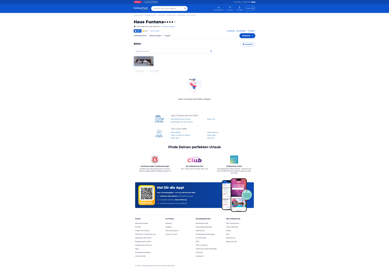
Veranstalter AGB (202, 223)
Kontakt (236, 2)
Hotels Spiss (175, 138)
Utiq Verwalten (201, 238)
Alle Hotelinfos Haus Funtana (181, 119)
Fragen (167, 36)
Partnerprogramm (172, 231)
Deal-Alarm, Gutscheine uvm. (145, 234)
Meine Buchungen (141, 223)
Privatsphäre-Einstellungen (205, 234)
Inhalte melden (140, 256)
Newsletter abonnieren (143, 238)
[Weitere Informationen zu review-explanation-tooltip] (158, 31)
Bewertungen (155, 36)
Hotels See (210, 138)
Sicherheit (199, 252)
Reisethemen (230, 238)
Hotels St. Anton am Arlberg (180, 135)
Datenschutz (200, 231)
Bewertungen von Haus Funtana (182, 122)
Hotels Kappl (211, 135)
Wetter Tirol (211, 119)
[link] (218, 8)
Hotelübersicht (140, 36)
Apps (137, 249)
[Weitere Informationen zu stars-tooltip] (175, 22)
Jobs (227, 234)
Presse (228, 231)
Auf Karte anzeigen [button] (168, 26)
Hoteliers (168, 223)
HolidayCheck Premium (143, 245)
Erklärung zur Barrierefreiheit (206, 249)
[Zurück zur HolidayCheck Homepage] (141, 8)
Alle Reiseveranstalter (142, 252)
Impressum (200, 256)
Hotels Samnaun (212, 132)
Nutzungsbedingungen (204, 227)
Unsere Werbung (232, 227)
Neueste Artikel (231, 241)
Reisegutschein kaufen (143, 241)
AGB (197, 241)
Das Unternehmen (232, 223)
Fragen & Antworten (142, 231)
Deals (137, 2)
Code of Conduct (171, 234)
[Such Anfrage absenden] (185, 8)
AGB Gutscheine (201, 245)
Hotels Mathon (176, 132)
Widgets (168, 227)
